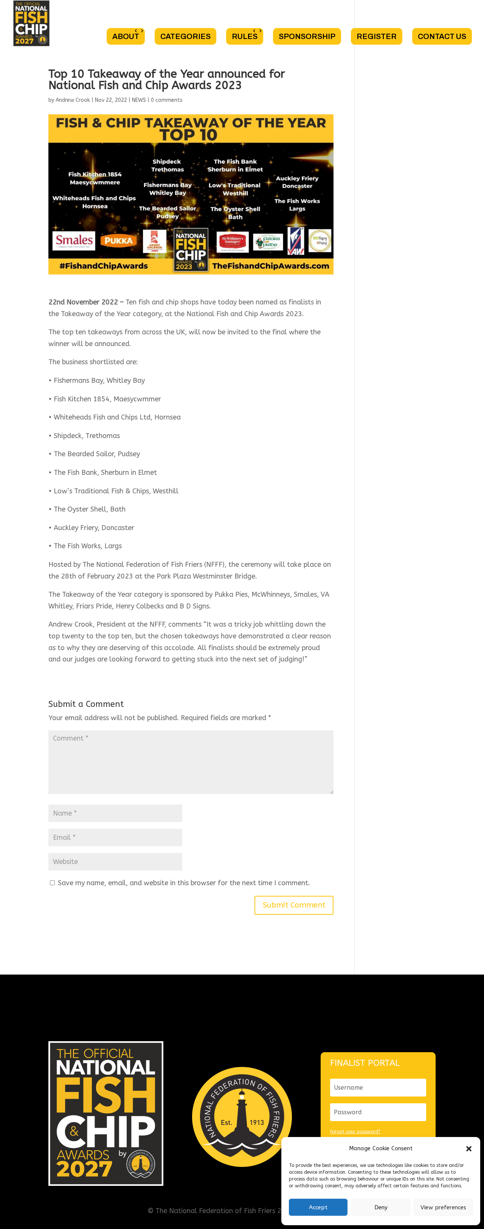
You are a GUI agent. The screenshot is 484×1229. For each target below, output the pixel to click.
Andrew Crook (73, 100)
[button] (469, 1149)
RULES (245, 36)
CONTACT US (442, 36)
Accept (318, 1207)
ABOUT (125, 36)
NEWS (139, 100)
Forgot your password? (355, 1131)
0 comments (167, 100)
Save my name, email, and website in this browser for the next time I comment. (184, 883)
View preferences (443, 1207)
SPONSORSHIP (307, 36)
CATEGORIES (185, 36)
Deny (381, 1207)
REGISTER (377, 36)
